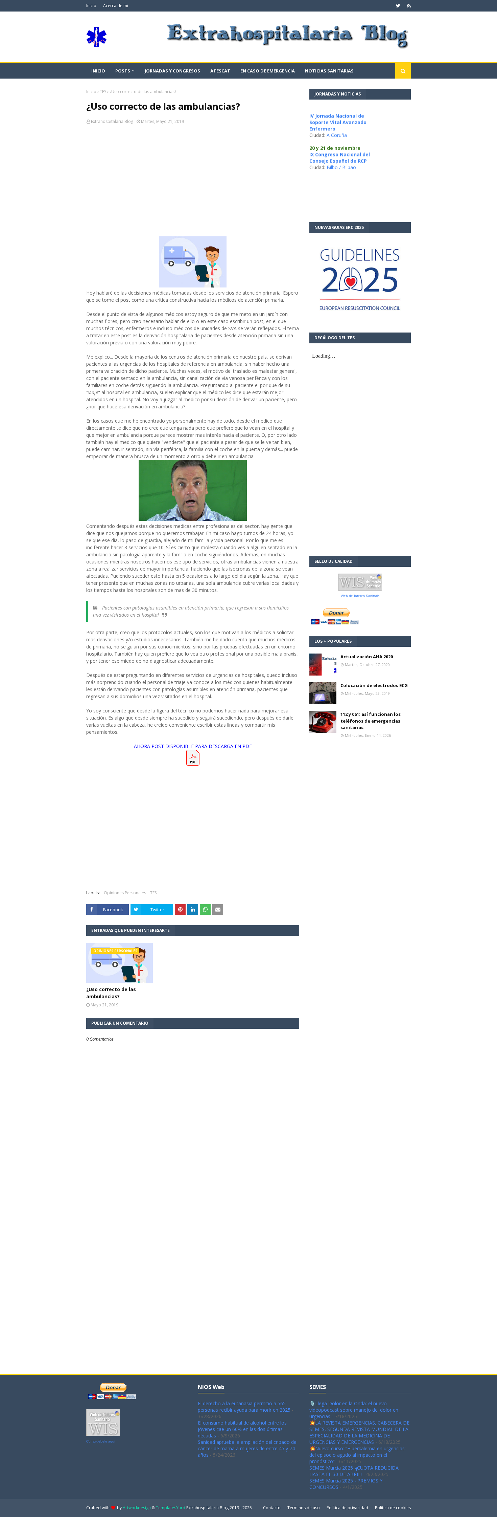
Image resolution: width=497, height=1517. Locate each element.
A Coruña (337, 123)
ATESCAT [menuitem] (220, 71)
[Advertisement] (192, 182)
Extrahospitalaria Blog (112, 121)
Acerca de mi (115, 5)
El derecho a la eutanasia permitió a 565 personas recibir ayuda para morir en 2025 (244, 1406)
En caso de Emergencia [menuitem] (267, 71)
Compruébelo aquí (100, 1441)
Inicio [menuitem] (98, 71)
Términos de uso (303, 1508)
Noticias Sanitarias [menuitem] (329, 71)
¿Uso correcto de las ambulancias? (111, 993)
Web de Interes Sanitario (360, 596)
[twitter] (398, 6)
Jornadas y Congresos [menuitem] (172, 71)
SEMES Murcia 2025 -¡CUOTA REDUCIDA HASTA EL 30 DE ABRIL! (354, 1471)
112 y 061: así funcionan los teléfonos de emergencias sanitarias (370, 720)
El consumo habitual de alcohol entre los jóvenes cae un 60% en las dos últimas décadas (242, 1429)
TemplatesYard (170, 1508)
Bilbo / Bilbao (341, 155)
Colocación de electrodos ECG (374, 685)
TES (103, 91)
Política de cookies (393, 1508)
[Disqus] (192, 1281)
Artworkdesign (137, 1508)
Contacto (272, 1508)
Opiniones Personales (125, 893)
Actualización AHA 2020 (366, 657)
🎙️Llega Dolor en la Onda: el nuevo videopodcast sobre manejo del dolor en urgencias (353, 1409)
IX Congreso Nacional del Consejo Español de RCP (339, 146)
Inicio (91, 5)
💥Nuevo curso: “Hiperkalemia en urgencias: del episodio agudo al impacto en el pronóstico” (357, 1455)
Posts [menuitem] (122, 71)
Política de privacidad (347, 1508)
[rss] (408, 6)
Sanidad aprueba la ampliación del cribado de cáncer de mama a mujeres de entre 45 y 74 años (247, 1448)
